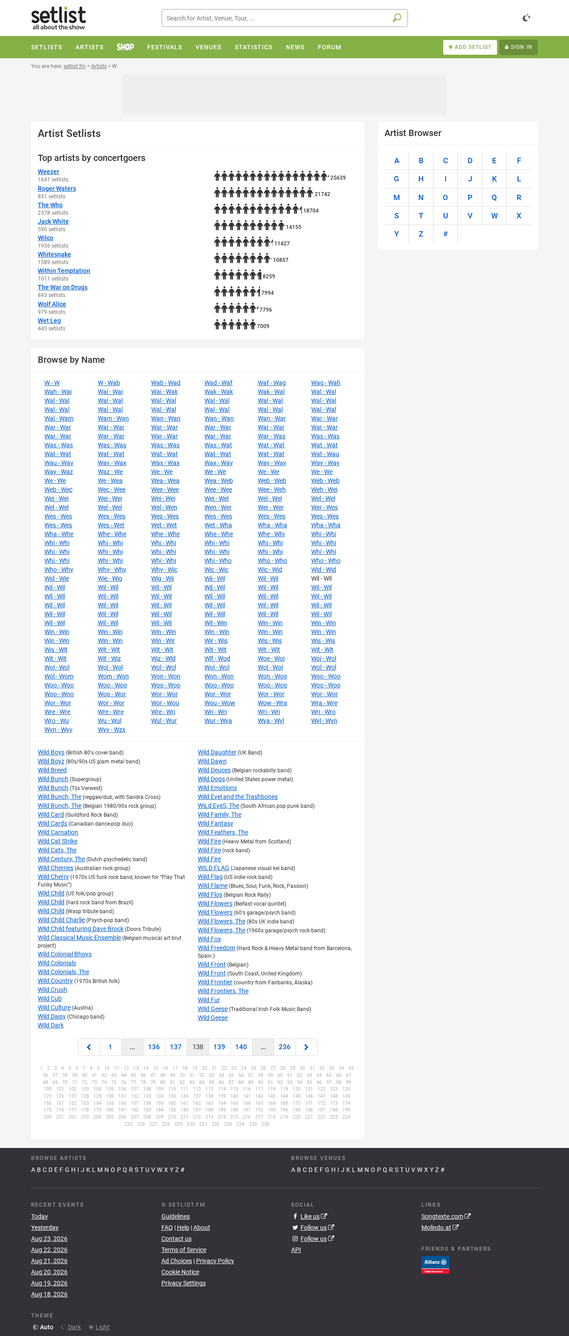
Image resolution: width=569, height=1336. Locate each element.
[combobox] (284, 18)
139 (219, 1047)
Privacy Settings (183, 1283)
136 (154, 1047)
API (296, 1249)
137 (176, 1047)
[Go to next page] (307, 1047)
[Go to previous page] (89, 1047)
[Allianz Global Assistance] (435, 1264)
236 (285, 1047)
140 (241, 1047)
